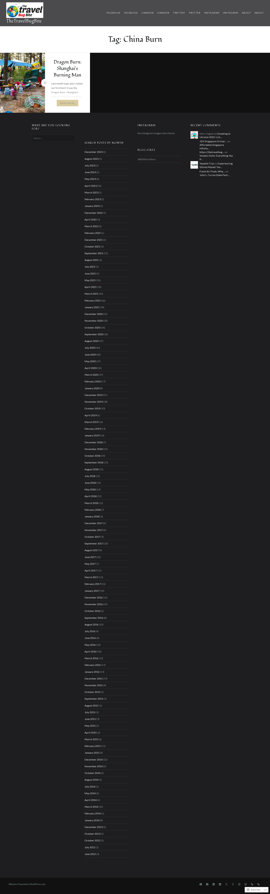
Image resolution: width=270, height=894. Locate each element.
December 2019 (93, 394)
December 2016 (93, 597)
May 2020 (90, 361)
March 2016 (91, 658)
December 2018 (93, 442)
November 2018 (94, 448)
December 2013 (93, 826)
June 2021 (90, 273)
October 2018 (92, 455)
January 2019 (92, 435)
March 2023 (91, 192)
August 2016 (91, 624)
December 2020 (93, 313)
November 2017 (94, 529)
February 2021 (93, 300)
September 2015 (94, 698)
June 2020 (90, 354)
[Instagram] (239, 884)
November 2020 (94, 320)
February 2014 (93, 813)
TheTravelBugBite (24, 21)
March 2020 (91, 374)
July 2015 (90, 712)
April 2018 (91, 496)
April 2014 (91, 799)
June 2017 (90, 557)
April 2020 (91, 367)
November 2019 (94, 401)
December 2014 (93, 759)
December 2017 (93, 523)
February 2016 (93, 664)
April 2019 (91, 415)
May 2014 (90, 793)
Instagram (211, 12)
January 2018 (92, 516)
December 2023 (93, 151)
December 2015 (93, 678)
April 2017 (91, 570)
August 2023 (91, 158)
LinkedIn (148, 12)
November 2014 (94, 766)
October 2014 (92, 772)
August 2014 (91, 779)
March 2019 (91, 421)
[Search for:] (53, 138)
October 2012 (92, 840)
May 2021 (90, 280)
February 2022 (93, 232)
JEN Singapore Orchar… (213, 141)
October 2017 (92, 536)
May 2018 (90, 489)
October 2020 (92, 327)
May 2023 (90, 178)
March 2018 (91, 502)
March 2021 (91, 293)
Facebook (113, 12)
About (246, 12)
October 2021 (92, 246)
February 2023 (93, 199)
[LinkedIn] (213, 884)
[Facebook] (200, 884)
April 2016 (91, 651)
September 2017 (94, 543)
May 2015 (90, 725)
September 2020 (94, 334)
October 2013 (92, 833)
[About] (252, 884)
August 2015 (91, 705)
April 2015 (91, 732)
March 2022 (91, 226)
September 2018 (94, 462)
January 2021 (92, 307)
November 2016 (94, 604)
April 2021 (91, 286)
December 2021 (93, 239)
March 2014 (91, 806)
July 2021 (90, 266)
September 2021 (94, 253)
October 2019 (92, 408)
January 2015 (92, 752)
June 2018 (90, 482)
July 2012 (90, 847)
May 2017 (90, 563)
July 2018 (90, 475)
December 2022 (93, 212)
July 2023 (90, 165)
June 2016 (90, 637)
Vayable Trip (207, 163)
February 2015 (93, 745)
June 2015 (90, 718)
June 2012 (90, 853)
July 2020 (90, 347)
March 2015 (91, 739)
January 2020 (92, 388)
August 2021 (91, 259)
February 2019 (93, 428)
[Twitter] (226, 884)
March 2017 (91, 577)
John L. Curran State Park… (215, 174)
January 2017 (92, 590)
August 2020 (91, 340)
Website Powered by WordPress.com (27, 884)
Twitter (179, 12)
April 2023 (91, 185)
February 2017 (93, 583)
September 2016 (94, 617)
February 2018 (93, 509)
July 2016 (90, 631)
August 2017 (91, 550)
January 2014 (92, 820)
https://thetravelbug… (212, 152)
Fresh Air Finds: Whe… (212, 171)
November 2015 (94, 685)
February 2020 (93, 381)
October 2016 (92, 610)
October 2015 (92, 691)
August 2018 (91, 469)
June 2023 (90, 172)
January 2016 (92, 671)
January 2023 (92, 205)
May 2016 (90, 644)
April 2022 (91, 219)
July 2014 (90, 786)
